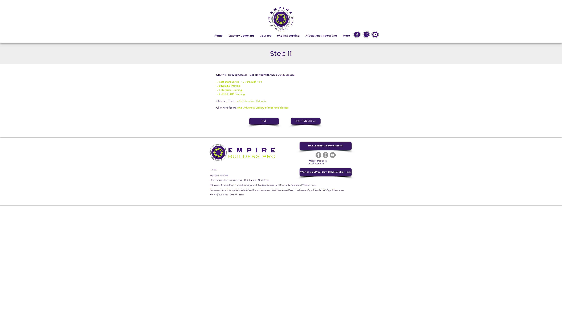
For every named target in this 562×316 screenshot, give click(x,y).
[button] (265, 34)
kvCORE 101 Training (232, 94)
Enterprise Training (230, 90)
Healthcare (300, 189)
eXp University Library (250, 107)
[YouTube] (333, 155)
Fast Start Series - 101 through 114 (240, 81)
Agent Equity (314, 189)
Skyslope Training (229, 85)
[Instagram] (325, 155)
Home (213, 169)
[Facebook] (318, 155)
